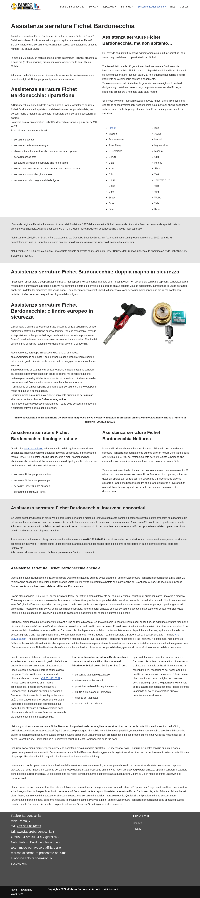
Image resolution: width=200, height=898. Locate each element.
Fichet (112, 128)
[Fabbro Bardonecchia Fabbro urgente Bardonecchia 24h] (26, 6)
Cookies (137, 823)
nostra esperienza (33, 448)
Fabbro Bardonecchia (72, 6)
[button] (97, 6)
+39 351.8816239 (50, 678)
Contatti (184, 6)
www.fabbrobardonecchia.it (35, 831)
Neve (14, 889)
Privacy (137, 829)
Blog (172, 6)
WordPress (17, 894)
